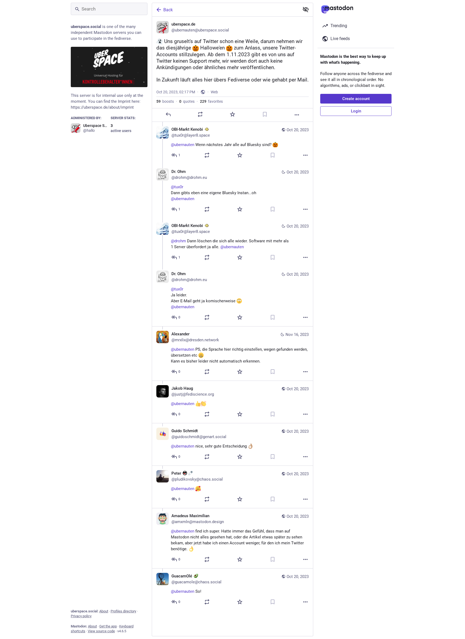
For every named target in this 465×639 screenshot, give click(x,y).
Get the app (108, 626)
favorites (211, 101)
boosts (165, 101)
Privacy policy (81, 616)
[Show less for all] (305, 9)
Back (168, 9)
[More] (297, 115)
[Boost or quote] (200, 114)
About (103, 611)
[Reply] (168, 114)
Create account (356, 98)
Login (356, 111)
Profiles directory (123, 611)
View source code (101, 631)
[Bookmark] (265, 114)
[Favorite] (232, 114)
